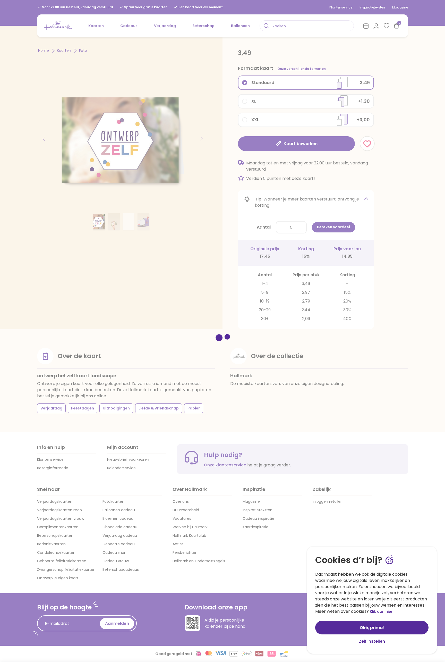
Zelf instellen (372, 641)
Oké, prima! (372, 628)
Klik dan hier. (381, 611)
